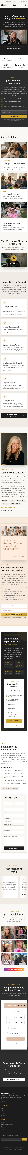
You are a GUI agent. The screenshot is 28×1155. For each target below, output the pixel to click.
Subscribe (8, 1)
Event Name (7, 830)
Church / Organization (10, 807)
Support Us (4, 1127)
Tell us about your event (11, 836)
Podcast (3, 1113)
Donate (16, 1)
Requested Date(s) (8, 824)
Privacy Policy (9, 1149)
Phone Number (7, 818)
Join (24, 1139)
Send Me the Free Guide (15, 614)
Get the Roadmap (14, 720)
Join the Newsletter (14, 48)
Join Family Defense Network (13, 415)
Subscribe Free (14, 116)
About (2, 1108)
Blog (2, 1110)
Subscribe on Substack (13, 1079)
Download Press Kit (9, 510)
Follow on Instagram (15, 969)
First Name (6, 801)
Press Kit (24, 1)
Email (5, 812)
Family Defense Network (7, 1124)
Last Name (17, 801)
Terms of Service (18, 1149)
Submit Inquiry (14, 848)
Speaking (3, 1115)
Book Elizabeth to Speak (9, 507)
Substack (3, 1122)
